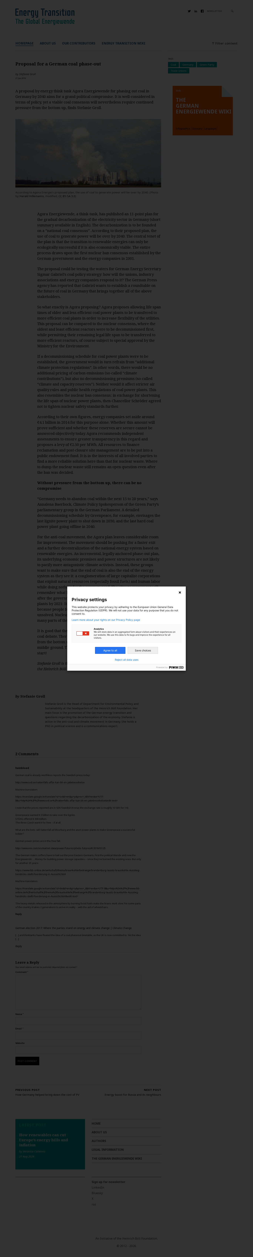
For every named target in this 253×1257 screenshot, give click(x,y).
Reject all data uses (126, 659)
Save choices (143, 650)
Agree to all (110, 650)
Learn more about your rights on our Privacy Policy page (106, 619)
